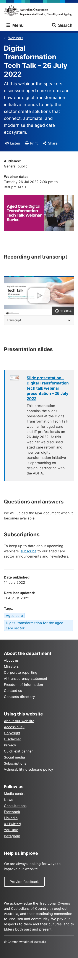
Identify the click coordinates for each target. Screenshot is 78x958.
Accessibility (14, 727)
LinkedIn (11, 818)
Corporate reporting (20, 672)
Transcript (14, 320)
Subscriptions (15, 763)
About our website (19, 721)
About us (11, 660)
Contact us (13, 690)
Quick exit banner (18, 751)
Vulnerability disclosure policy (28, 769)
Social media (14, 757)
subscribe (28, 551)
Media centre (14, 793)
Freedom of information (23, 684)
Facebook (12, 812)
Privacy (10, 745)
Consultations (15, 806)
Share (52, 143)
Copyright (12, 733)
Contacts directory (19, 696)
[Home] (39, 11)
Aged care (14, 615)
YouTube (11, 830)
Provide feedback (24, 881)
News (8, 799)
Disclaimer (12, 739)
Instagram (12, 836)
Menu (17, 25)
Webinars (15, 38)
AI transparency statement (25, 678)
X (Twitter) (12, 824)
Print (34, 143)
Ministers (11, 666)
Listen (15, 143)
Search (65, 25)
